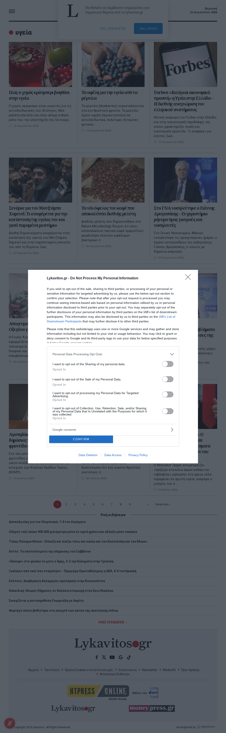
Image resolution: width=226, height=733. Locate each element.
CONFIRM (81, 439)
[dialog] (113, 366)
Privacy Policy (138, 455)
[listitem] (113, 354)
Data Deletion (88, 455)
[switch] (167, 364)
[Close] (189, 278)
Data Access (113, 455)
